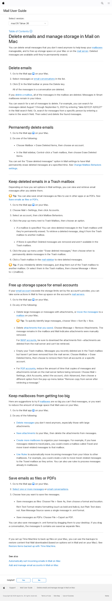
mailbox (20, 315)
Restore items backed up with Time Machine (32, 546)
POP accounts (28, 368)
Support (12, 588)
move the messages (87, 312)
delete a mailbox (23, 94)
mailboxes (97, 47)
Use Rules (21, 454)
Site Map (57, 596)
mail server (82, 51)
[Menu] (108, 3)
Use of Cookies (68, 596)
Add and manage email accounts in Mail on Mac (33, 565)
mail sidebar (48, 259)
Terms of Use (46, 596)
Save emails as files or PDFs (23, 199)
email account (23, 290)
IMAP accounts (28, 340)
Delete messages (25, 422)
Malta (107, 596)
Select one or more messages (28, 489)
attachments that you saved (38, 327)
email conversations (44, 78)
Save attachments (25, 433)
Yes (23, 580)
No (39, 580)
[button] (102, 3)
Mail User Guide (14, 11)
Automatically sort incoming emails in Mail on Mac (35, 561)
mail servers (78, 294)
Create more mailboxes (28, 440)
